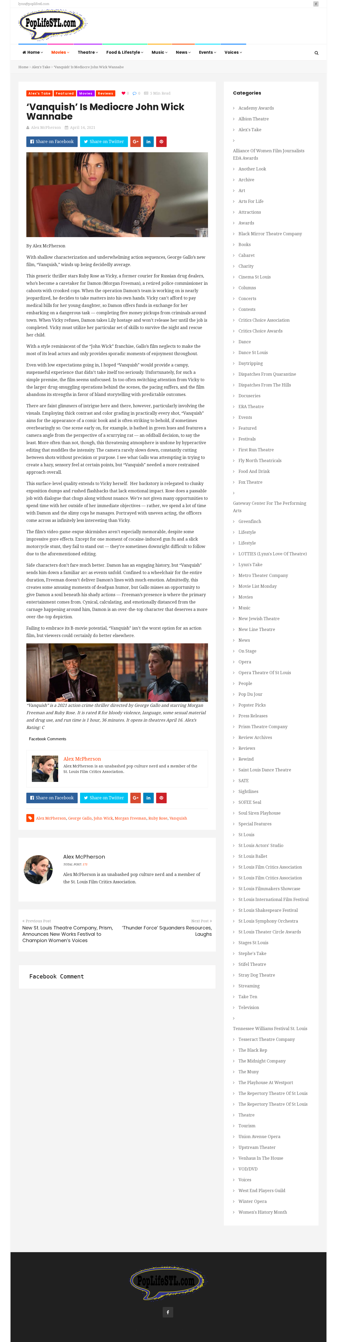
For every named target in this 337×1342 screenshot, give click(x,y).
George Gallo (80, 818)
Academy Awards (256, 108)
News (182, 52)
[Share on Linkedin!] (148, 141)
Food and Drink (254, 471)
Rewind (246, 759)
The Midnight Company (262, 1061)
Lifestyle (247, 532)
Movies (59, 52)
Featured (65, 93)
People (245, 683)
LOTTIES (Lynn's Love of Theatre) (273, 553)
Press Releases (253, 715)
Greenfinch (250, 521)
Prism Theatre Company (263, 726)
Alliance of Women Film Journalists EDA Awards (268, 154)
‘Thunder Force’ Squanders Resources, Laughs (167, 930)
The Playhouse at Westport (266, 1082)
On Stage (247, 651)
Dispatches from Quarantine (267, 374)
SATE (244, 780)
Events (206, 52)
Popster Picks (252, 705)
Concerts (247, 298)
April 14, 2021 (82, 127)
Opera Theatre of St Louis (265, 672)
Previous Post (38, 921)
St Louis (246, 834)
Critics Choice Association (264, 320)
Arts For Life (251, 201)
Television (249, 1007)
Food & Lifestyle (123, 52)
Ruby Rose (157, 818)
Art (242, 190)
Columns (247, 287)
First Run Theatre (256, 449)
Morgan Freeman (130, 818)
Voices (232, 52)
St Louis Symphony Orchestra (268, 921)
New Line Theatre (257, 629)
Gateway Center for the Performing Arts (269, 507)
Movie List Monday (258, 586)
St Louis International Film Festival (274, 899)
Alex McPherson (46, 127)
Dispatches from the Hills (265, 385)
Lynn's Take (250, 564)
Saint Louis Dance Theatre (265, 769)
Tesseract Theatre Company (267, 1039)
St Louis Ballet (253, 856)
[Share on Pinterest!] (161, 141)
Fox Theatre (250, 482)
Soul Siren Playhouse (260, 813)
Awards (246, 223)
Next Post (200, 921)
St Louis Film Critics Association (270, 867)
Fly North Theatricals (260, 460)
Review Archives (255, 737)
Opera (245, 661)
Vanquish (178, 818)
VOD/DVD (248, 1169)
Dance (245, 341)
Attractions (250, 212)
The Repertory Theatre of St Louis (273, 1093)
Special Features (255, 823)
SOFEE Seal (250, 802)
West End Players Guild (262, 1190)
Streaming (249, 985)
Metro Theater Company (263, 575)
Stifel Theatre (252, 964)
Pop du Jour (250, 694)
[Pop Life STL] (53, 26)
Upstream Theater (257, 1147)
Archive (246, 179)
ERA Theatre (251, 406)
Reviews (105, 93)
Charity (246, 266)
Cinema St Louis (255, 277)
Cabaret (247, 255)
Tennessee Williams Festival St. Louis (270, 1028)
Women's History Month (263, 1212)
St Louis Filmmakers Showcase (269, 888)
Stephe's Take (252, 953)
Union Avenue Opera (259, 1136)
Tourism (247, 1125)
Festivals (247, 439)
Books (245, 244)
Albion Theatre (254, 118)
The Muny (249, 1071)
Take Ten (248, 996)
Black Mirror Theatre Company (270, 233)
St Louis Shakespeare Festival (268, 910)
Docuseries (249, 395)
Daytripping (251, 363)
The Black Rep (253, 1050)
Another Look (252, 169)
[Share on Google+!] (135, 141)
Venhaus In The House (261, 1158)
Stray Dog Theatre (257, 975)
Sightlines (248, 791)
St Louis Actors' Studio (261, 845)
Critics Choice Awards (261, 331)
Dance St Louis (253, 352)
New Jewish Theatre (259, 618)
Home (34, 52)
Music (158, 52)
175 (84, 864)
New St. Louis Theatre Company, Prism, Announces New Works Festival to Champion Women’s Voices (67, 934)
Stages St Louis (253, 942)
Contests (247, 309)
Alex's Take (41, 67)
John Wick (103, 818)
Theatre (87, 52)
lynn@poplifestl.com (33, 4)
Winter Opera (253, 1201)
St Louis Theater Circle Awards (270, 931)
